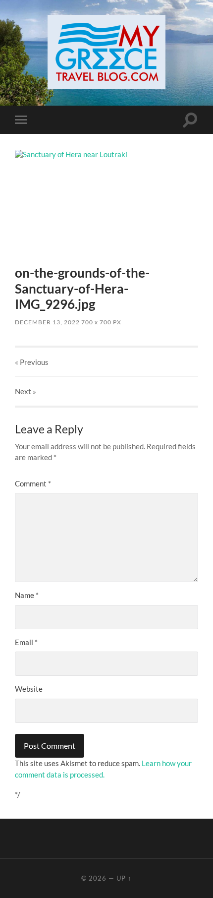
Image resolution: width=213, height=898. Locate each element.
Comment (33, 483)
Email (26, 642)
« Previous (32, 362)
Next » (25, 391)
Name (27, 595)
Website (29, 688)
